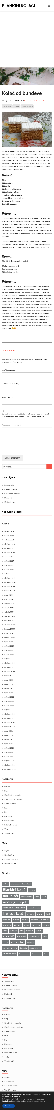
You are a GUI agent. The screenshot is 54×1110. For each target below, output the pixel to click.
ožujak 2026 (9, 535)
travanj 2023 (9, 650)
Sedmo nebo (9, 485)
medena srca (7, 925)
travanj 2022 (9, 701)
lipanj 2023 (8, 642)
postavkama (40, 1101)
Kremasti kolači (29, 101)
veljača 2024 (9, 612)
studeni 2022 (9, 671)
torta (45, 936)
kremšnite (40, 914)
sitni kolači (8, 936)
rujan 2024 (8, 595)
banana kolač (26, 884)
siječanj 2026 (9, 544)
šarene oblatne (24, 954)
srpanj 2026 (9, 531)
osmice (5, 930)
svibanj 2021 (9, 748)
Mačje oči (8, 498)
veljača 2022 (9, 710)
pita (21, 931)
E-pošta (10, 383)
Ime (9, 370)
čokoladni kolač (9, 953)
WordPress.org (10, 863)
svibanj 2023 (9, 646)
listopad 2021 (9, 727)
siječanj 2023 (9, 663)
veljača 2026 (9, 540)
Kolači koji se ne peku (12, 795)
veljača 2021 (9, 761)
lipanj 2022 (8, 693)
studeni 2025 (9, 552)
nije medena (36, 925)
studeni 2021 (9, 722)
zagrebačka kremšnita (10, 948)
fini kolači (17, 106)
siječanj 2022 (9, 714)
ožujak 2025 (9, 569)
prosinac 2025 (9, 548)
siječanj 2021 (9, 765)
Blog (6, 791)
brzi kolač (32, 890)
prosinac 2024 (9, 582)
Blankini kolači (14, 5)
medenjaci (17, 925)
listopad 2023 (9, 629)
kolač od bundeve (27, 106)
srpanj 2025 (9, 557)
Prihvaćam (8, 1106)
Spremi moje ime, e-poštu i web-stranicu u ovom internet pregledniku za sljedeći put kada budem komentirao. (25, 415)
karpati (37, 896)
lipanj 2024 (8, 599)
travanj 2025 (9, 565)
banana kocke (15, 884)
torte (5, 942)
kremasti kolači (13, 913)
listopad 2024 (9, 591)
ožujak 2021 (9, 756)
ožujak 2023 (9, 654)
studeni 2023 (9, 625)
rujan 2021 (8, 731)
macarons (6, 920)
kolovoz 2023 (9, 637)
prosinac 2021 (9, 718)
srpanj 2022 (9, 688)
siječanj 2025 (9, 578)
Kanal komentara (11, 859)
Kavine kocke (9, 502)
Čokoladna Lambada (12, 493)
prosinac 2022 (9, 667)
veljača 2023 (9, 659)
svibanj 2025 (9, 561)
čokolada (23, 948)
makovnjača (35, 919)
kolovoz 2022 (9, 684)
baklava (7, 786)
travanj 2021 (9, 752)
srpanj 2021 (9, 739)
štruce (46, 954)
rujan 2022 (8, 680)
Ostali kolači (40, 101)
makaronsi (25, 919)
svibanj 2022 (9, 697)
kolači (44, 896)
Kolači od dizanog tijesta (13, 799)
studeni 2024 (9, 586)
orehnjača (46, 925)
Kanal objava (9, 855)
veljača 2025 (9, 574)
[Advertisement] (27, 39)
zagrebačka (30, 942)
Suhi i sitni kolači (10, 825)
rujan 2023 (8, 633)
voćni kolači (17, 942)
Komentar (11, 425)
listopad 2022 (9, 676)
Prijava (7, 851)
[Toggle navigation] (49, 5)
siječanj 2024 (9, 616)
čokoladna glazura (35, 948)
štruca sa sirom (36, 954)
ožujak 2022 (9, 705)
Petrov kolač (13, 930)
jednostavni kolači (26, 896)
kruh (6, 808)
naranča (26, 925)
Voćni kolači (9, 833)
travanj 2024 (9, 603)
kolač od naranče (34, 908)
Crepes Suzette (10, 489)
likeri (6, 812)
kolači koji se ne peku (15, 902)
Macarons (8, 816)
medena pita (45, 919)
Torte (6, 829)
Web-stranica (7, 397)
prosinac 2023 (9, 620)
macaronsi (16, 919)
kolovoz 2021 (9, 735)
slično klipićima (21, 936)
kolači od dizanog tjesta (14, 907)
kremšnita (30, 914)
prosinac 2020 (9, 769)
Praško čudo (29, 930)
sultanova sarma (34, 936)
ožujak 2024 (9, 608)
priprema (39, 930)
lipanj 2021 (8, 744)
